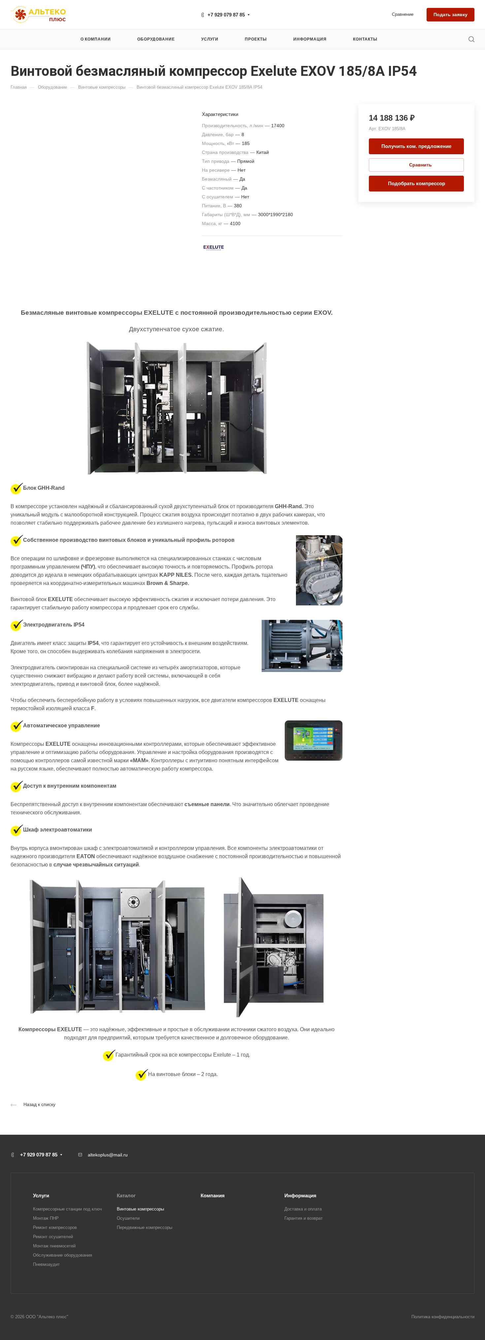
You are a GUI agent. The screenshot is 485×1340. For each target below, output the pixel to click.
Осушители (128, 1218)
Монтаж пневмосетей (54, 1245)
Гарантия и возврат (303, 1218)
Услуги (41, 1195)
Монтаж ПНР (46, 1218)
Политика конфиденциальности (442, 1316)
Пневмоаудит (46, 1264)
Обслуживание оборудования (62, 1255)
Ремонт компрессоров (55, 1227)
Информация (300, 1195)
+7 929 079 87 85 (226, 14)
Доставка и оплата (303, 1209)
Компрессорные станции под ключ (67, 1209)
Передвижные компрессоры (144, 1227)
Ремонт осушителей (53, 1236)
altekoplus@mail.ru (108, 1154)
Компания (213, 1195)
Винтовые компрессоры (140, 1209)
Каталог (126, 1195)
